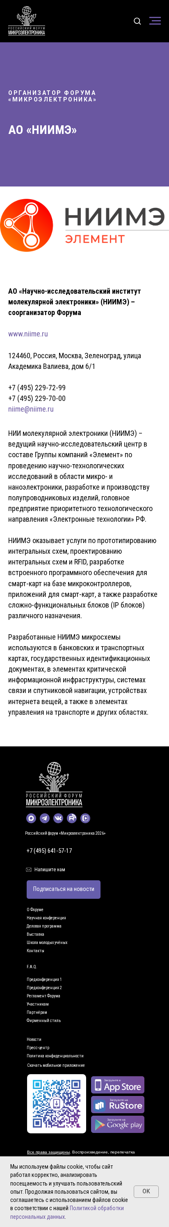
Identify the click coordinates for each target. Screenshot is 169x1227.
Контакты (35, 950)
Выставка (35, 934)
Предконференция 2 (44, 987)
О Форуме (35, 909)
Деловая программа (44, 926)
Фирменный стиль (44, 1020)
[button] (137, 21)
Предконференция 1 (44, 979)
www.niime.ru (28, 333)
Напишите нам (49, 869)
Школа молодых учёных (47, 942)
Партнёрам (37, 1012)
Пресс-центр (38, 1047)
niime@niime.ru (31, 409)
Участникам (38, 1004)
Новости (34, 1039)
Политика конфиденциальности (55, 1056)
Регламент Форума (43, 996)
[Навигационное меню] (155, 21)
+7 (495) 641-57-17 (49, 850)
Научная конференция (46, 918)
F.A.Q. (32, 967)
